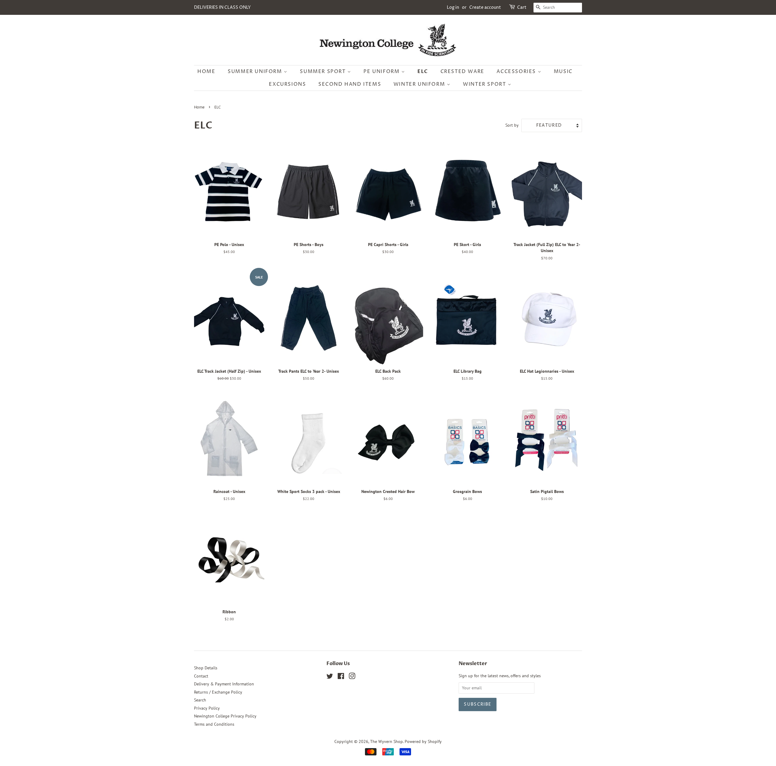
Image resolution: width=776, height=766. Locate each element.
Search (200, 700)
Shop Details (205, 668)
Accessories (517, 71)
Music (563, 71)
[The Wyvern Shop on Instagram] (352, 677)
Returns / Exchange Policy (218, 692)
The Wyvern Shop (386, 741)
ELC (422, 71)
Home (206, 71)
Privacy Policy (207, 708)
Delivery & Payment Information (224, 684)
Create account (485, 7)
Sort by (512, 125)
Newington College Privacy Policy (225, 716)
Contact (201, 676)
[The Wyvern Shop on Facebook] (340, 677)
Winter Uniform (420, 84)
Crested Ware (462, 71)
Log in (453, 7)
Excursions (287, 84)
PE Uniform (382, 71)
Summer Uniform (256, 71)
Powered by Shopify (423, 741)
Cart (522, 7)
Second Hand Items (349, 84)
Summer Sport (323, 71)
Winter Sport (485, 84)
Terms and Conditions (214, 724)
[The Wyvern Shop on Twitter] (329, 677)
